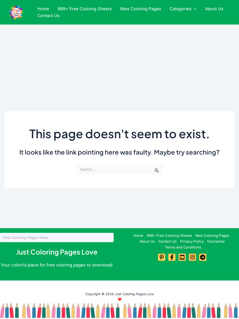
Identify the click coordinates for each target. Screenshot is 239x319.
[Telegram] (202, 257)
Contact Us (48, 15)
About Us (214, 8)
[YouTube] (182, 257)
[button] (194, 9)
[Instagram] (192, 257)
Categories (181, 8)
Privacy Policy (192, 241)
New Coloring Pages (140, 8)
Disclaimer (216, 241)
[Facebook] (172, 257)
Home (43, 8)
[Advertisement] (119, 59)
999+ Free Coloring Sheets (85, 8)
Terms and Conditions (183, 247)
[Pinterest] (161, 257)
